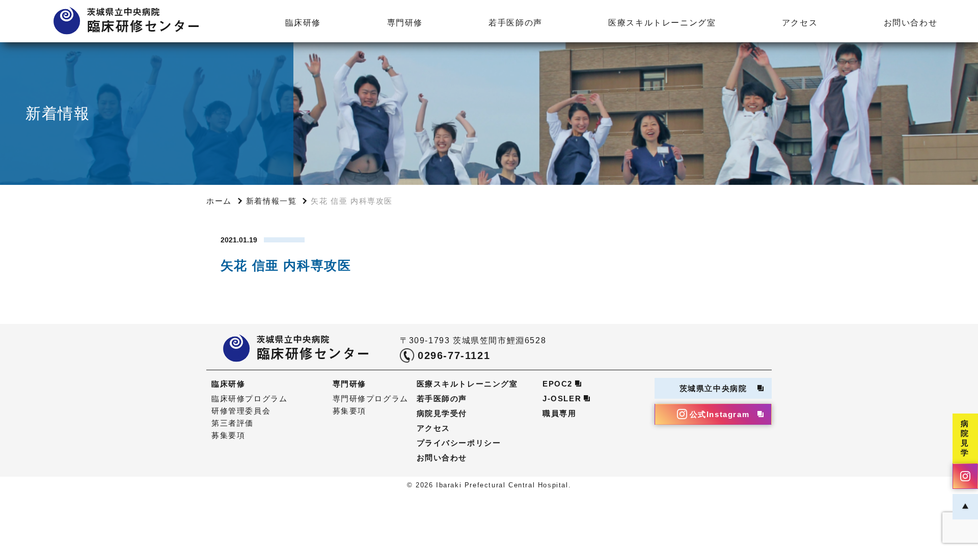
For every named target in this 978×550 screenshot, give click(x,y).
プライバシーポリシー (459, 442)
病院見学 (965, 438)
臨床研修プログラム (249, 398)
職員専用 (559, 413)
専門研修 (405, 22)
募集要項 (228, 435)
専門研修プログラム (371, 398)
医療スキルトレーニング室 (662, 22)
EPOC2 (557, 383)
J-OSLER (561, 398)
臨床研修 (303, 22)
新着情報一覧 (271, 201)
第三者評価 (232, 423)
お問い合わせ (911, 22)
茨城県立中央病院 (713, 388)
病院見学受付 (442, 413)
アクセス (800, 22)
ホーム (219, 201)
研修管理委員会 (240, 410)
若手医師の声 (515, 22)
